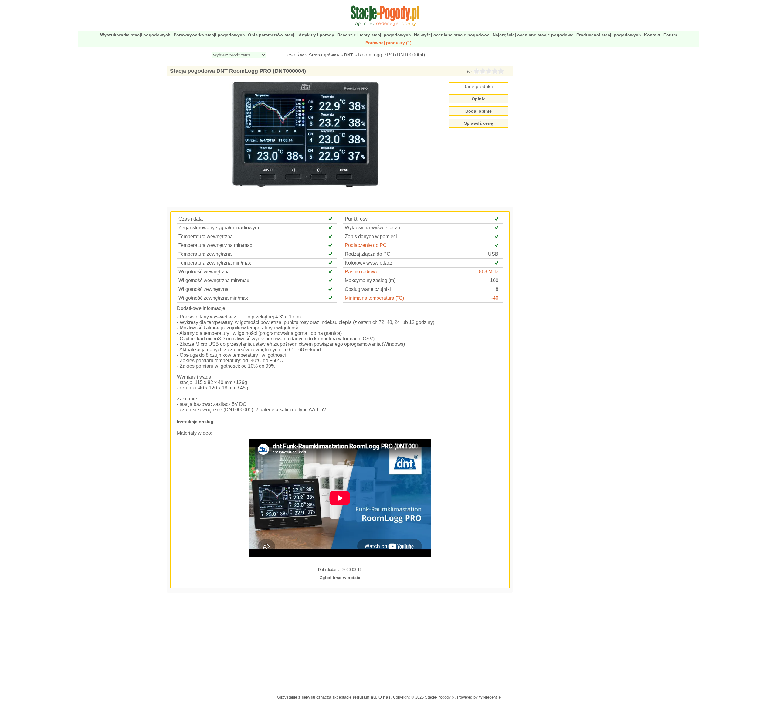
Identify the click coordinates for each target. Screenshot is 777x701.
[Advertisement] (340, 643)
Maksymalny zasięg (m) (370, 280)
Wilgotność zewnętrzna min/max (213, 298)
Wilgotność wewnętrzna (204, 271)
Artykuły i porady (316, 34)
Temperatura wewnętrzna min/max (215, 245)
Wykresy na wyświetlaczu (372, 227)
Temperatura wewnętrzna (205, 236)
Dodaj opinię (478, 111)
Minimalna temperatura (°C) (374, 298)
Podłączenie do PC (366, 245)
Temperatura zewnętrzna (205, 254)
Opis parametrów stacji (272, 34)
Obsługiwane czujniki (368, 289)
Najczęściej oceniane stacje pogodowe (533, 34)
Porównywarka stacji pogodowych (209, 34)
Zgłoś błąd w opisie (340, 577)
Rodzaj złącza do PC (367, 254)
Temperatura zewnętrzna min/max (214, 262)
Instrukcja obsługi (196, 421)
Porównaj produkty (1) (388, 42)
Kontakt (652, 34)
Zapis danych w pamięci (371, 236)
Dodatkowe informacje (201, 308)
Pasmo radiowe (361, 271)
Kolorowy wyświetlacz (368, 262)
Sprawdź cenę (478, 123)
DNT (348, 54)
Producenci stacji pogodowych (608, 34)
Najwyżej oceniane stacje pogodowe (452, 34)
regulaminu (364, 697)
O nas (384, 697)
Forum (670, 34)
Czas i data (190, 218)
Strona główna (324, 54)
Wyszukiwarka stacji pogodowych (135, 34)
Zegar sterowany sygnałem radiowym (218, 227)
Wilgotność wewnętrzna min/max (213, 280)
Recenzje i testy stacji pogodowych (374, 34)
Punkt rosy (356, 218)
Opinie (478, 98)
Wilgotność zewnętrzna (203, 289)
